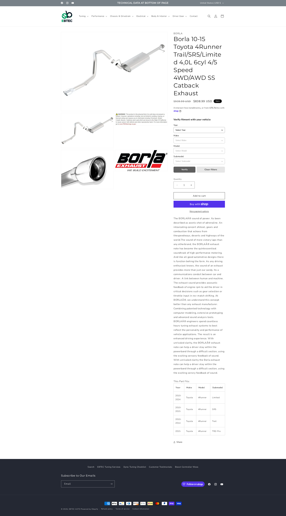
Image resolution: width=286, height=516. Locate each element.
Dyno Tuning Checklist (134, 467)
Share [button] (179, 442)
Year (176, 125)
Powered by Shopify (89, 509)
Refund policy (107, 509)
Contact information (140, 509)
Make (176, 135)
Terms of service (122, 509)
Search (91, 467)
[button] (83, 16)
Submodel (179, 156)
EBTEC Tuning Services (109, 467)
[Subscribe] (111, 483)
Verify (184, 169)
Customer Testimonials (160, 467)
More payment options (199, 211)
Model (177, 146)
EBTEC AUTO (74, 509)
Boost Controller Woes (186, 467)
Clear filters (211, 169)
